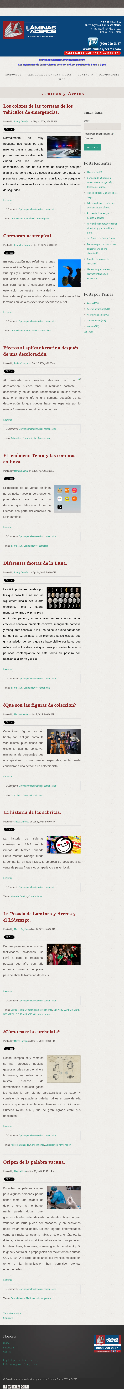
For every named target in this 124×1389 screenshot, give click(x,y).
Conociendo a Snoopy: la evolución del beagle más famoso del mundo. (99, 182)
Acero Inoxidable (98, 314)
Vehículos (31, 218)
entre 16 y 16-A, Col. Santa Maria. (103, 25)
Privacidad (8, 1347)
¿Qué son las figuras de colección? (39, 704)
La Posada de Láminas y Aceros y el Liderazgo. (39, 916)
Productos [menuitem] (13, 74)
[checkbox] (102, 139)
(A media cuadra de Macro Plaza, (105, 28)
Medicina (30, 1298)
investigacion (43, 218)
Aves (28, 330)
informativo (16, 545)
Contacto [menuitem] (85, 74)
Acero (93, 303)
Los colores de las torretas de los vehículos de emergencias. (38, 108)
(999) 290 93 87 (110, 43)
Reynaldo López (22, 245)
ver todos (88, 331)
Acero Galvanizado (20, 1144)
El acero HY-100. (95, 172)
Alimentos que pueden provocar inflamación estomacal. (98, 274)
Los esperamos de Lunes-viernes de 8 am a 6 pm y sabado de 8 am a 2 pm (62, 64)
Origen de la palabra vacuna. (34, 1161)
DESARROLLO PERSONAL (66, 1009)
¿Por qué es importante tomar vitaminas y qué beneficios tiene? (102, 228)
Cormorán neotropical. (27, 235)
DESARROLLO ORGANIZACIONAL (20, 1014)
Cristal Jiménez (21, 821)
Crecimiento (46, 1009)
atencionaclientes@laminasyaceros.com (62, 59)
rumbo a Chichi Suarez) (110, 32)
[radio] (102, 139)
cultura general (43, 1298)
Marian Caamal (21, 470)
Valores (6, 1351)
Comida (23, 896)
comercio (43, 545)
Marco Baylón (21, 929)
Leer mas (7, 200)
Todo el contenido (12, 1313)
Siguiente (8, 1317)
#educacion (45, 330)
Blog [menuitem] (62, 79)
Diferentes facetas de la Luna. (35, 562)
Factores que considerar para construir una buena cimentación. (101, 249)
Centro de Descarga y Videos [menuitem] (49, 74)
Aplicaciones (51, 1144)
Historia (15, 896)
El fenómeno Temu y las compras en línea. (39, 458)
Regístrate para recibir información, (20, 1362)
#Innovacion (44, 438)
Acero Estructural (98, 308)
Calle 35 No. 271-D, (111, 21)
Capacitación (17, 1009)
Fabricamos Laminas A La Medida (92, 53)
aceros (93, 326)
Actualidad (16, 438)
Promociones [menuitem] (109, 74)
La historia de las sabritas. (32, 812)
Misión (6, 1343)
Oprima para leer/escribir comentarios (37, 209)
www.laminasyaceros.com (102, 49)
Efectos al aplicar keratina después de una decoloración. (40, 350)
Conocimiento (18, 218)
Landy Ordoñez (21, 121)
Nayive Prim (20, 1171)
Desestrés (16, 795)
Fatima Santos (21, 363)
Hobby (41, 795)
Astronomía (44, 687)
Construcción (96, 320)
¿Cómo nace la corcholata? (31, 1031)
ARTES (35, 330)
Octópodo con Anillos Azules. (101, 238)
